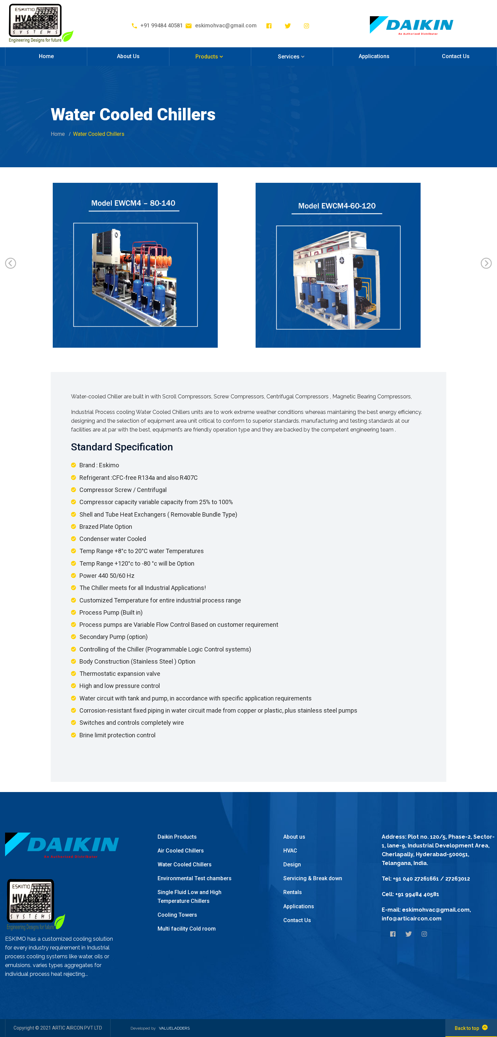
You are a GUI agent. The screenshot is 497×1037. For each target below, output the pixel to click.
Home (46, 56)
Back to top (467, 1028)
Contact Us (456, 56)
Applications (374, 56)
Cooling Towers (177, 915)
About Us (128, 56)
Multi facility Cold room (187, 928)
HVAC (290, 850)
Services (289, 56)
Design (292, 864)
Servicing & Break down (312, 878)
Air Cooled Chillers (181, 850)
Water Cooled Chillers (185, 864)
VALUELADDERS (174, 1028)
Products (206, 56)
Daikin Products (177, 837)
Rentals (292, 892)
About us (294, 837)
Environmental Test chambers (195, 878)
